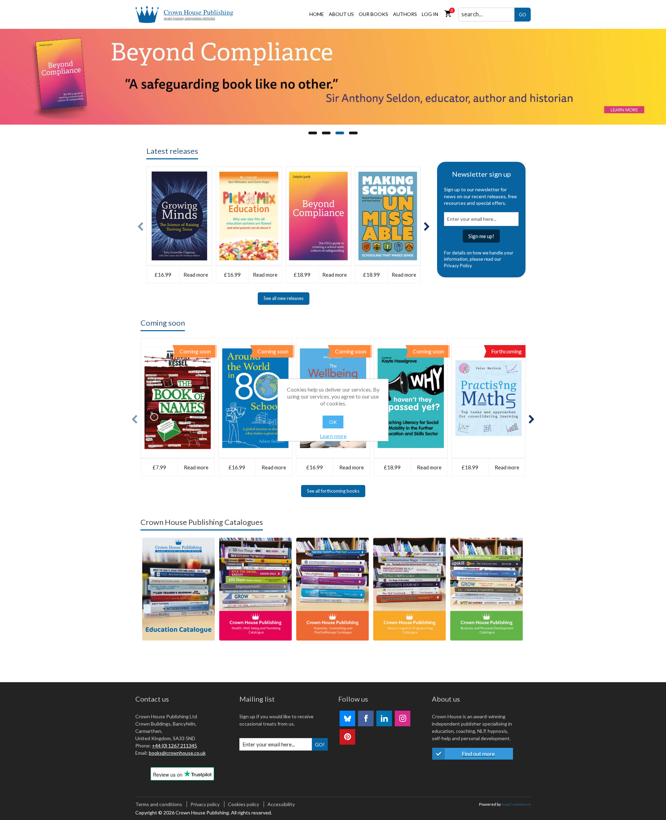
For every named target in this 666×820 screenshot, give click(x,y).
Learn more (333, 436)
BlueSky (347, 718)
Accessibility (281, 804)
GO (522, 14)
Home (316, 14)
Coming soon (162, 322)
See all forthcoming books (333, 491)
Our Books (373, 14)
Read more (195, 274)
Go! (320, 744)
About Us (341, 14)
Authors (405, 14)
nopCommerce (516, 804)
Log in (430, 14)
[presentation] (140, 226)
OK (333, 422)
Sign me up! (481, 236)
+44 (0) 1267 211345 (174, 745)
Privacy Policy (458, 265)
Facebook (366, 718)
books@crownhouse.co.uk (177, 753)
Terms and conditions (158, 804)
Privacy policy (205, 804)
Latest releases (172, 151)
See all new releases (284, 298)
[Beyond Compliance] (333, 77)
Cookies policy (243, 804)
